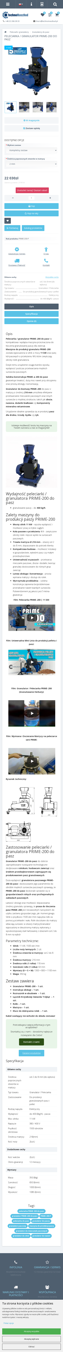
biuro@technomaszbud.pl (47, 21)
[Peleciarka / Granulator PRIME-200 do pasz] (31, 71)
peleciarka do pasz (21, 1221)
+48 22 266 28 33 (12, 21)
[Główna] (5, 32)
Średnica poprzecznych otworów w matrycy (26, 159)
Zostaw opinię (33, 128)
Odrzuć (31, 1346)
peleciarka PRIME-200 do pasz (31, 1211)
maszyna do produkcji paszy (41, 1226)
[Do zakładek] (7, 221)
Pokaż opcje (9, 1323)
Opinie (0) (31, 321)
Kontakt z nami (31, 1041)
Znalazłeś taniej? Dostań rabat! (32, 190)
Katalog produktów (33, 228)
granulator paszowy (17, 1226)
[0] (43, 15)
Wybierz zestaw (14, 145)
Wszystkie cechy (52, 277)
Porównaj (13, 228)
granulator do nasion (41, 1236)
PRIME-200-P (46, 1216)
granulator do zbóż (21, 1236)
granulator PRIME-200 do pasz (25, 1216)
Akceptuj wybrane (31, 1339)
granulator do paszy (41, 1221)
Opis (31, 306)
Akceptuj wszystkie (31, 1331)
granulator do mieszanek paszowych (31, 1231)
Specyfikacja (31, 313)
